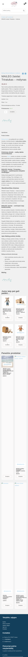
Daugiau (21, 317)
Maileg (3, 73)
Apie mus (5, 627)
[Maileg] (7, 121)
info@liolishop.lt (7, 641)
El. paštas (5, 655)
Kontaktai (5, 629)
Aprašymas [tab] (4, 132)
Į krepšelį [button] (7, 317)
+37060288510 (7, 639)
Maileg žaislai (5, 139)
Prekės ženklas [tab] (5, 135)
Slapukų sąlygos (6, 625)
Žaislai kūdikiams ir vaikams (13, 73)
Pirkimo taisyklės (6, 623)
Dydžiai (4, 621)
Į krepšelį (12, 111)
